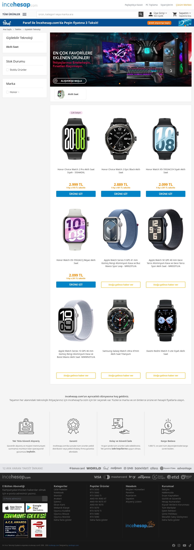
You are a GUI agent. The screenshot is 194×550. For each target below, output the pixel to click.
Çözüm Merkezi (184, 4)
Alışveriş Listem (134, 501)
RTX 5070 (94, 507)
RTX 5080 (94, 513)
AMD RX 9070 (96, 504)
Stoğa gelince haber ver (121, 284)
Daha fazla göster (63, 519)
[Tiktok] (190, 545)
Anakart (58, 498)
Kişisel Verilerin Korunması (175, 504)
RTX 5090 (94, 516)
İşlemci (57, 501)
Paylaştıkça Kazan (134, 4)
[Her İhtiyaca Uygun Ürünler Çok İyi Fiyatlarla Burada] (121, 60)
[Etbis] (38, 529)
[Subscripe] (45, 498)
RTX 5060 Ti (96, 495)
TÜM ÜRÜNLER (11, 14)
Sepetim (130, 498)
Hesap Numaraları (171, 501)
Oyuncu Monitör (62, 516)
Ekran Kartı (59, 504)
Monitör (58, 495)
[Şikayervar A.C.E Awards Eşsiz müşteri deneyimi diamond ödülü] (16, 529)
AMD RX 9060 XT (98, 498)
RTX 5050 (94, 489)
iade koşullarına (120, 448)
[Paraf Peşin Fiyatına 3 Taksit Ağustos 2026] (97, 22)
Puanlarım (131, 495)
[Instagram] (179, 545)
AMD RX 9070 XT (98, 501)
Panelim (130, 492)
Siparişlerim (167, 4)
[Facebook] (173, 545)
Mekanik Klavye (61, 507)
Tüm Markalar (169, 507)
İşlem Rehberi (169, 510)
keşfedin (31, 451)
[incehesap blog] (141, 516)
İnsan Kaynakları (170, 495)
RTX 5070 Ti (96, 510)
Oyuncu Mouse (61, 513)
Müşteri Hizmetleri (135, 489)
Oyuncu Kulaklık (62, 510)
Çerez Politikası (169, 513)
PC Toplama (152, 4)
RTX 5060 (94, 492)
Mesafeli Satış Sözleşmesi (175, 516)
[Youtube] (184, 545)
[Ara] (141, 14)
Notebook (59, 492)
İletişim (165, 489)
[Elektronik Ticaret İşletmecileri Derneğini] (173, 477)
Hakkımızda (168, 492)
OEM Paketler (60, 489)
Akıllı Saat (12, 46)
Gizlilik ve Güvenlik (171, 498)
